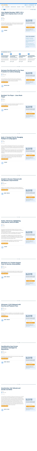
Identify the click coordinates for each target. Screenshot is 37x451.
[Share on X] (33, 9)
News (4, 9)
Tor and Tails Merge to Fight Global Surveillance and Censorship (31, 56)
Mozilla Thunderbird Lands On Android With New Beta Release (23, 56)
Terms (34, 30)
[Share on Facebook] (32, 9)
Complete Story (4, 106)
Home (1, 9)
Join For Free (30, 27)
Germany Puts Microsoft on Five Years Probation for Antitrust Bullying (5, 56)
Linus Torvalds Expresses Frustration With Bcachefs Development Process (14, 56)
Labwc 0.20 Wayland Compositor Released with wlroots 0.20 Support (30, 41)
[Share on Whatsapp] (35, 9)
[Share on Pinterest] (34, 9)
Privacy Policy (28, 83)
